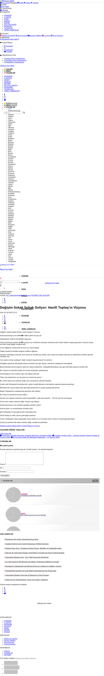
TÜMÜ (95, 481)
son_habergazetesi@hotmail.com (18, 295)
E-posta (3, 471)
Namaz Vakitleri (35, 35)
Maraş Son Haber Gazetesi (26, 658)
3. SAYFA (7, 17)
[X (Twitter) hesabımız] (5, 48)
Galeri (21, 3)
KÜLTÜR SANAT (10, 24)
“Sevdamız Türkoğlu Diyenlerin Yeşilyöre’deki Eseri (27, 435)
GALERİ (11, 103)
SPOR (6, 19)
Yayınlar (5, 10)
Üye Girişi (5, 6)
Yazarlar (35, 3)
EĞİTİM (7, 23)
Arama (14, 3)
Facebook (9, 46)
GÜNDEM (7, 15)
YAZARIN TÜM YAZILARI (40, 295)
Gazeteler (47, 35)
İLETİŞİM (7, 655)
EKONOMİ (8, 26)
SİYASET (7, 626)
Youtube (9, 51)
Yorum (3, 464)
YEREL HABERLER (11, 30)
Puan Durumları (9, 644)
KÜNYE (7, 651)
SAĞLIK (7, 21)
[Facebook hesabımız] (4, 94)
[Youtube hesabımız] (5, 100)
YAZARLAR (8, 28)
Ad (1, 468)
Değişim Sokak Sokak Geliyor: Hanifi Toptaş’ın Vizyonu (20, 426)
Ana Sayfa (6, 3)
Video (27, 3)
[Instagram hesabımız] (4, 98)
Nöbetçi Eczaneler (8, 35)
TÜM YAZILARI (5, 434)
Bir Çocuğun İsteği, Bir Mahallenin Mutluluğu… (36, 437)
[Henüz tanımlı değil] (4, 299)
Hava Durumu (22, 35)
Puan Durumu (58, 35)
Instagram (9, 50)
